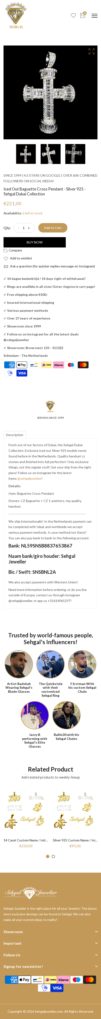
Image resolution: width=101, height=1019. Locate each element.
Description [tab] (14, 435)
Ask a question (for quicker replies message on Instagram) (52, 266)
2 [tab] (53, 856)
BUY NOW (35, 242)
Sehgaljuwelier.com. (49, 1011)
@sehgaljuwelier (29, 478)
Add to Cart (53, 228)
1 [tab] (47, 856)
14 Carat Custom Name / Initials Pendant (34, 840)
